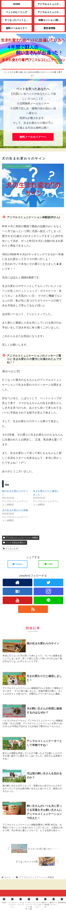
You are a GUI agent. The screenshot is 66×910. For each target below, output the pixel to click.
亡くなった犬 (12, 548)
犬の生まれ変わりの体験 (15, 510)
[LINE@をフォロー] (48, 600)
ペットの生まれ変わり (16, 542)
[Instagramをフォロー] (48, 591)
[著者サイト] (17, 582)
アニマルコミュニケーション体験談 (22, 537)
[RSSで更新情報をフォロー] (33, 609)
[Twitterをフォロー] (48, 582)
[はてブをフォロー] (17, 591)
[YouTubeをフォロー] (17, 600)
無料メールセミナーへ (33, 136)
